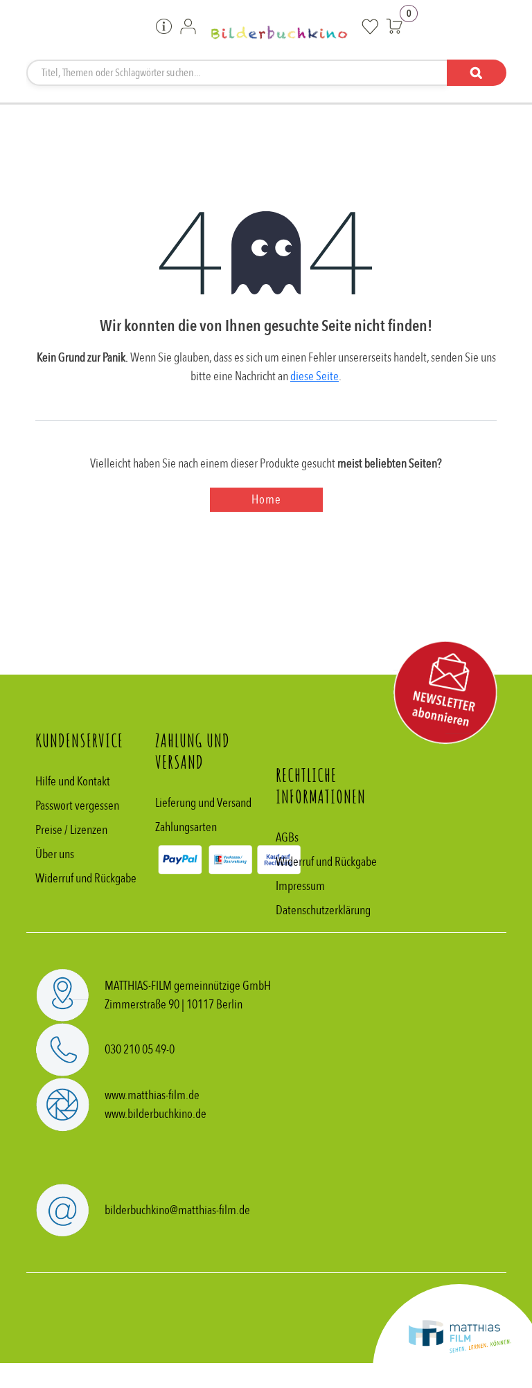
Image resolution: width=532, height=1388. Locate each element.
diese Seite (314, 376)
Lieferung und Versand (203, 803)
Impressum (300, 886)
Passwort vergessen (77, 806)
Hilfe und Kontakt (72, 781)
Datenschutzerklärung (323, 910)
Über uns (54, 854)
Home (266, 499)
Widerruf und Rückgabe (85, 878)
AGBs (287, 837)
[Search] (476, 73)
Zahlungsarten (186, 827)
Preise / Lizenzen (71, 830)
